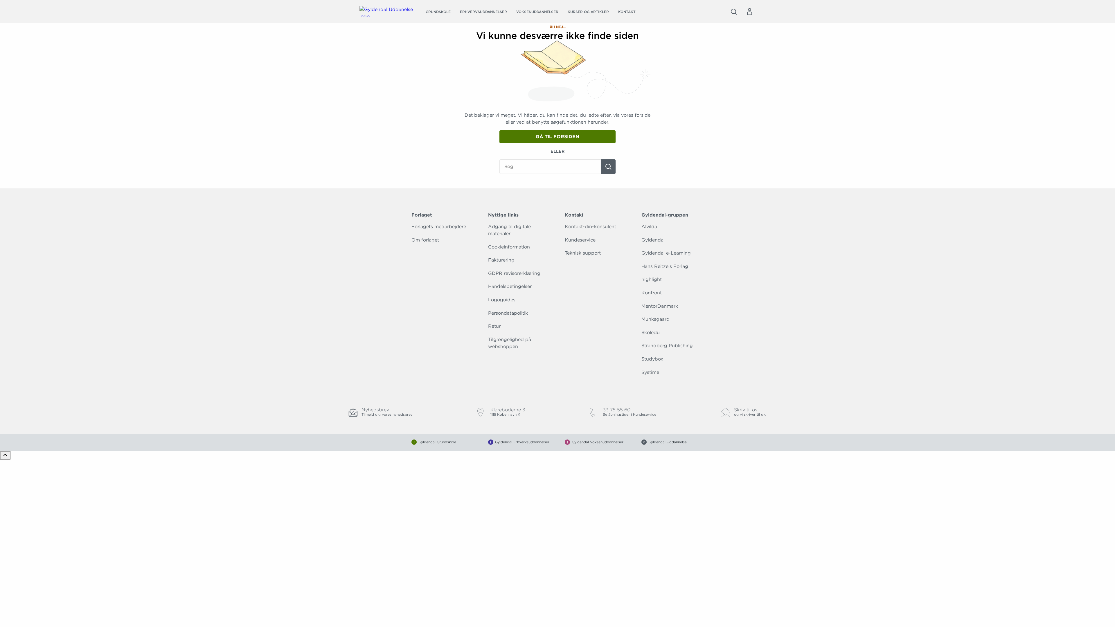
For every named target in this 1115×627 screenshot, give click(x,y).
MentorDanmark (659, 306)
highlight (651, 279)
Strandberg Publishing (667, 345)
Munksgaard (655, 319)
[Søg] (608, 166)
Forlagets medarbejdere (438, 226)
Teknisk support (583, 253)
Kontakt (627, 12)
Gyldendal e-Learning (666, 253)
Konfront (651, 293)
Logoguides (501, 299)
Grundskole (438, 12)
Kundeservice (580, 240)
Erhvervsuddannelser (483, 12)
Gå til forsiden (557, 136)
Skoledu (650, 332)
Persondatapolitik (508, 313)
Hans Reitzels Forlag (664, 266)
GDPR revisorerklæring (514, 273)
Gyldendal (653, 240)
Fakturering (501, 260)
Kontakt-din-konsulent (590, 226)
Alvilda (649, 226)
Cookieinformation (509, 247)
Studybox (652, 359)
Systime (650, 372)
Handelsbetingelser (510, 286)
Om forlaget (425, 240)
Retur (494, 326)
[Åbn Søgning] (733, 11)
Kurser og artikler (588, 12)
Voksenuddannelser (537, 12)
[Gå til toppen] (5, 455)
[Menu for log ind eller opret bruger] (749, 11)
